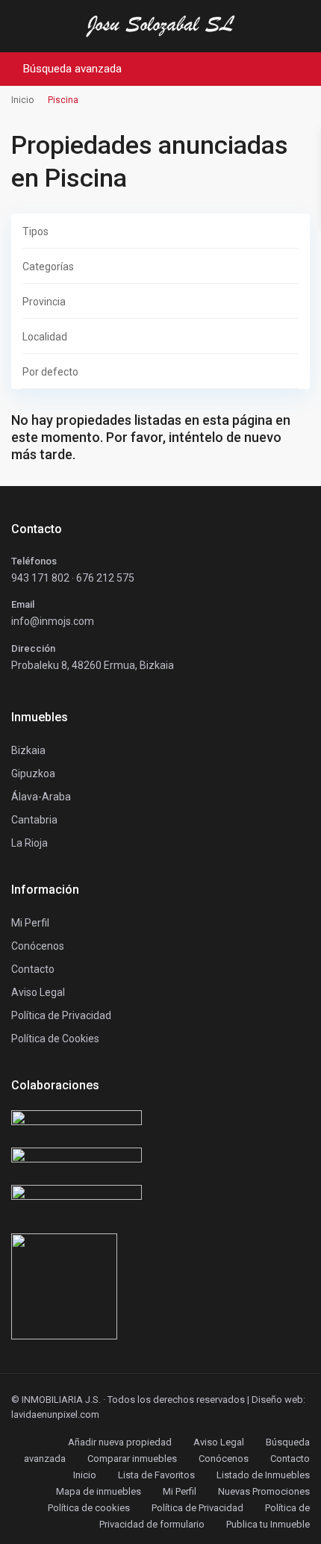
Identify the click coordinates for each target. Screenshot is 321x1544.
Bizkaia (28, 750)
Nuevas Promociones (264, 1491)
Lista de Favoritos (156, 1475)
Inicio (84, 1475)
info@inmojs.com (52, 621)
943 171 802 (40, 578)
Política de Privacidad (197, 1507)
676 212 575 (105, 578)
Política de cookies (89, 1507)
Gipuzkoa (33, 773)
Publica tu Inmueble (268, 1524)
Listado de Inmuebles (263, 1475)
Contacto (32, 969)
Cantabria (34, 820)
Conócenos (37, 946)
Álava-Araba (41, 797)
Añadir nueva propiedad (120, 1442)
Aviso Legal (218, 1442)
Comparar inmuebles (132, 1458)
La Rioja (29, 843)
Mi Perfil (179, 1491)
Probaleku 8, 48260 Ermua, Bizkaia (92, 665)
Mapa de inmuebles (98, 1491)
